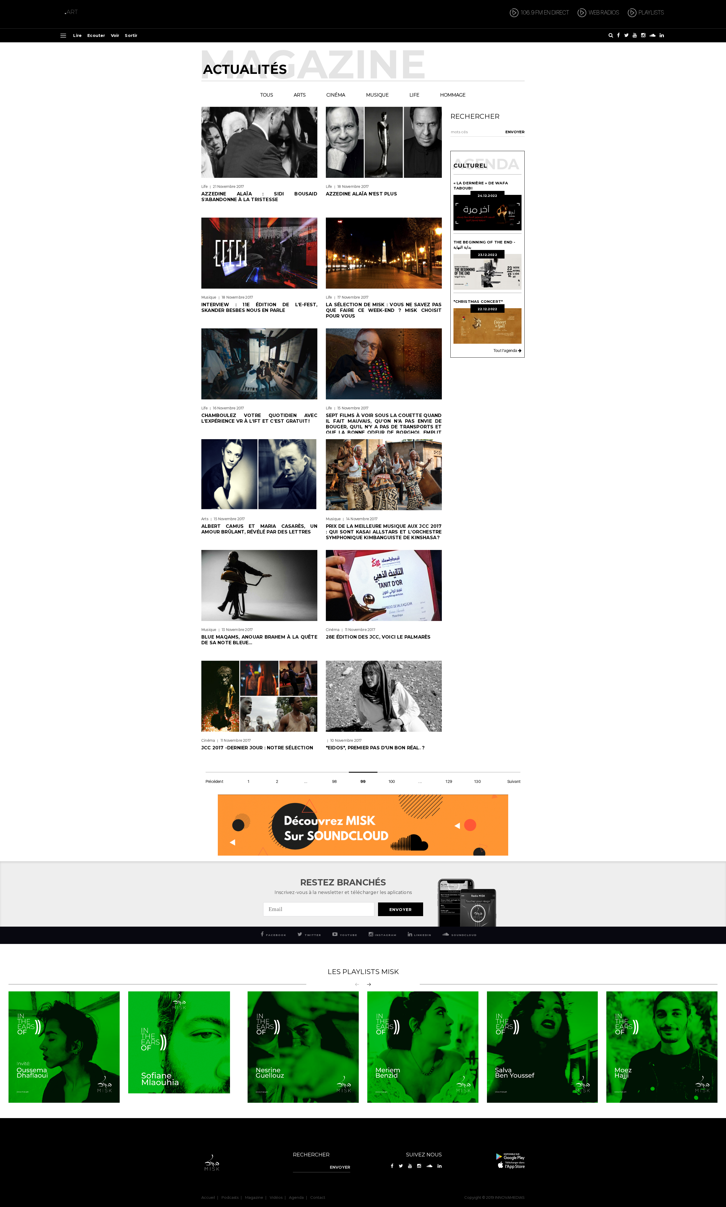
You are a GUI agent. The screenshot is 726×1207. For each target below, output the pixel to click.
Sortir (131, 35)
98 (334, 781)
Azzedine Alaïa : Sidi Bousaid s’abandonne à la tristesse (259, 196)
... (306, 781)
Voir (115, 35)
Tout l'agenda (505, 350)
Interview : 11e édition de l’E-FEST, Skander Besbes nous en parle (259, 307)
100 (392, 781)
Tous (266, 95)
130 (477, 781)
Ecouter (96, 35)
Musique (377, 95)
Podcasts (230, 1197)
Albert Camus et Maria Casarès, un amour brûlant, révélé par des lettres (259, 529)
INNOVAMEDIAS (510, 1197)
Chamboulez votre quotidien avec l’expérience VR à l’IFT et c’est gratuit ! (259, 418)
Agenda (296, 1197)
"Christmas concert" (479, 301)
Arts (300, 95)
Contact (317, 1197)
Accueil (208, 1197)
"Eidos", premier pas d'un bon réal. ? (375, 748)
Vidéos (276, 1197)
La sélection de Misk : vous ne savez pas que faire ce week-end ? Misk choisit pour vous (384, 310)
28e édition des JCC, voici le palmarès (378, 637)
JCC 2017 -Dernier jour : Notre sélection (257, 748)
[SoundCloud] (363, 824)
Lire (77, 35)
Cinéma (335, 95)
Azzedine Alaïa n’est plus (361, 194)
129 (449, 781)
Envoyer (400, 909)
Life (414, 95)
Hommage (453, 95)
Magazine (254, 1197)
